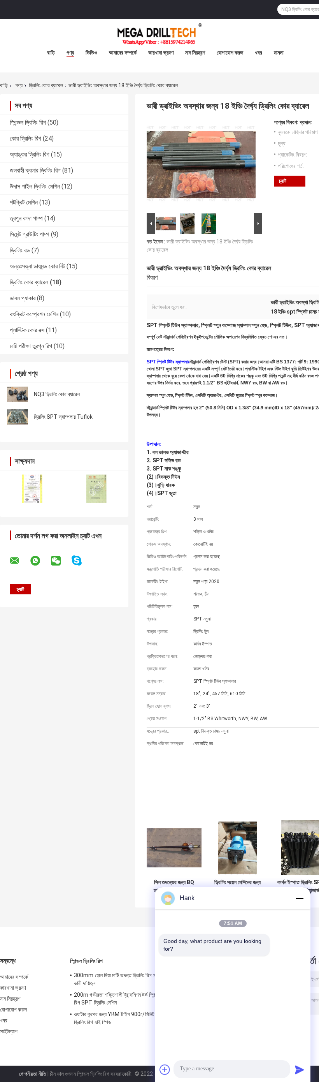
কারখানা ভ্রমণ (161, 52)
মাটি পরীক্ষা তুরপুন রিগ (31, 346)
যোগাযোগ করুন (230, 52)
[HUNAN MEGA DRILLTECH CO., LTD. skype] (81, 560)
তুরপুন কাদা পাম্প (26, 218)
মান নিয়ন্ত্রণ (195, 52)
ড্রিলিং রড (20, 250)
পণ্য (70, 52)
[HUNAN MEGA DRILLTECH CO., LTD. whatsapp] (40, 560)
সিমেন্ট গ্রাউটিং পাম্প (29, 234)
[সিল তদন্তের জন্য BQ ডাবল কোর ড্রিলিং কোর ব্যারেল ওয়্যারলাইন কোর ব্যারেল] (174, 847)
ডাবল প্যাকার (22, 298)
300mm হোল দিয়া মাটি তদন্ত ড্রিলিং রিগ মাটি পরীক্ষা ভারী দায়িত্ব (123, 979)
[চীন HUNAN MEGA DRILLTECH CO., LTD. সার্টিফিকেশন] (32, 488)
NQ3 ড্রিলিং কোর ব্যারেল (57, 394)
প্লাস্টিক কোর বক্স (27, 330)
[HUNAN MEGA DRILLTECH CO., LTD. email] (19, 560)
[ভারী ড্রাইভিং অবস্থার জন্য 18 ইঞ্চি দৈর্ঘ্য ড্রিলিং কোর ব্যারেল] (201, 165)
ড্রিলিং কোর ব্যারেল (46, 85)
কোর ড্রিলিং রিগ (25, 138)
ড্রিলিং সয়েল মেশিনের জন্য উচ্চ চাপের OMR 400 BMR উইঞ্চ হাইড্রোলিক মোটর (237, 886)
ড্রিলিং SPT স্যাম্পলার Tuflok (63, 417)
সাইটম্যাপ (9, 1031)
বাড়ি (51, 52)
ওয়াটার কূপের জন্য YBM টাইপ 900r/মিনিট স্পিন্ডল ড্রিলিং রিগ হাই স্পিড (121, 1018)
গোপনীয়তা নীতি (32, 1074)
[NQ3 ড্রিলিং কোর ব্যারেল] (17, 394)
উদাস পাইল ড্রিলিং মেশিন (35, 186)
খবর (258, 52)
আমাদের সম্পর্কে (123, 52)
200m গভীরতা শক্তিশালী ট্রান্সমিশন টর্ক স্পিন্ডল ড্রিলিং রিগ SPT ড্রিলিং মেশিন (124, 999)
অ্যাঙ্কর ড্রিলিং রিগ (29, 154)
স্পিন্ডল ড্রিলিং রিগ (28, 122)
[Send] (299, 1069)
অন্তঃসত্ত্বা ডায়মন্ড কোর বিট (37, 266)
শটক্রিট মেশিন (24, 202)
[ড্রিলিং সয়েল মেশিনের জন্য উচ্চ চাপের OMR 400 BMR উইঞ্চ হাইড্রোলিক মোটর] (237, 847)
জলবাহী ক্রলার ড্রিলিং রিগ (35, 170)
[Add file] (165, 1069)
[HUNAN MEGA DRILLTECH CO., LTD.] (159, 34)
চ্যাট (282, 181)
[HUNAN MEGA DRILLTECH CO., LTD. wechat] (60, 560)
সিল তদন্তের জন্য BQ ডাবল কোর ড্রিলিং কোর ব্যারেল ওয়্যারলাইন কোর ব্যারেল (174, 886)
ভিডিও (91, 52)
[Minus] (299, 898)
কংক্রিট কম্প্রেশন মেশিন (34, 314)
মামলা (279, 52)
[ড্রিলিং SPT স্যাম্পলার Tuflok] (17, 416)
